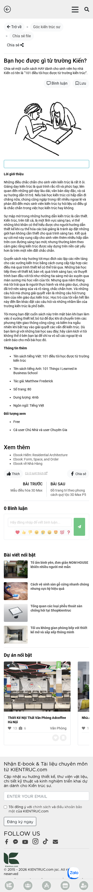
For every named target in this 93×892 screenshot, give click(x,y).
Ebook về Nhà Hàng (27, 463)
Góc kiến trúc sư (46, 27)
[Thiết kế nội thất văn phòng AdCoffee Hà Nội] (37, 686)
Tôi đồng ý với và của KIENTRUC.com (45, 808)
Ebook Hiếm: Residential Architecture (40, 455)
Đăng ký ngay (20, 821)
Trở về (15, 27)
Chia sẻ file (21, 36)
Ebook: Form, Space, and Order (36, 459)
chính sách (42, 806)
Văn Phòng (58, 728)
